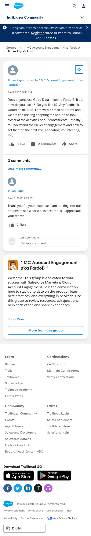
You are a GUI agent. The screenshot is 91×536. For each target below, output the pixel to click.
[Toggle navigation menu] (82, 17)
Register (37, 33)
